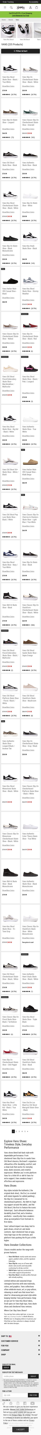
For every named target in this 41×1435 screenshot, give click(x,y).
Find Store (33, 1395)
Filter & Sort (21, 51)
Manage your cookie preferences (22, 1409)
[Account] (30, 7)
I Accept (20, 1429)
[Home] (21, 7)
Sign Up (6, 1367)
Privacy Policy (19, 1384)
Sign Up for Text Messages (12, 1372)
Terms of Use (9, 1384)
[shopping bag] (36, 7)
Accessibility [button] (33, 2)
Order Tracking (8, 2)
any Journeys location (14, 1316)
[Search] (11, 7)
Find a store (7, 1391)
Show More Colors (8, 86)
